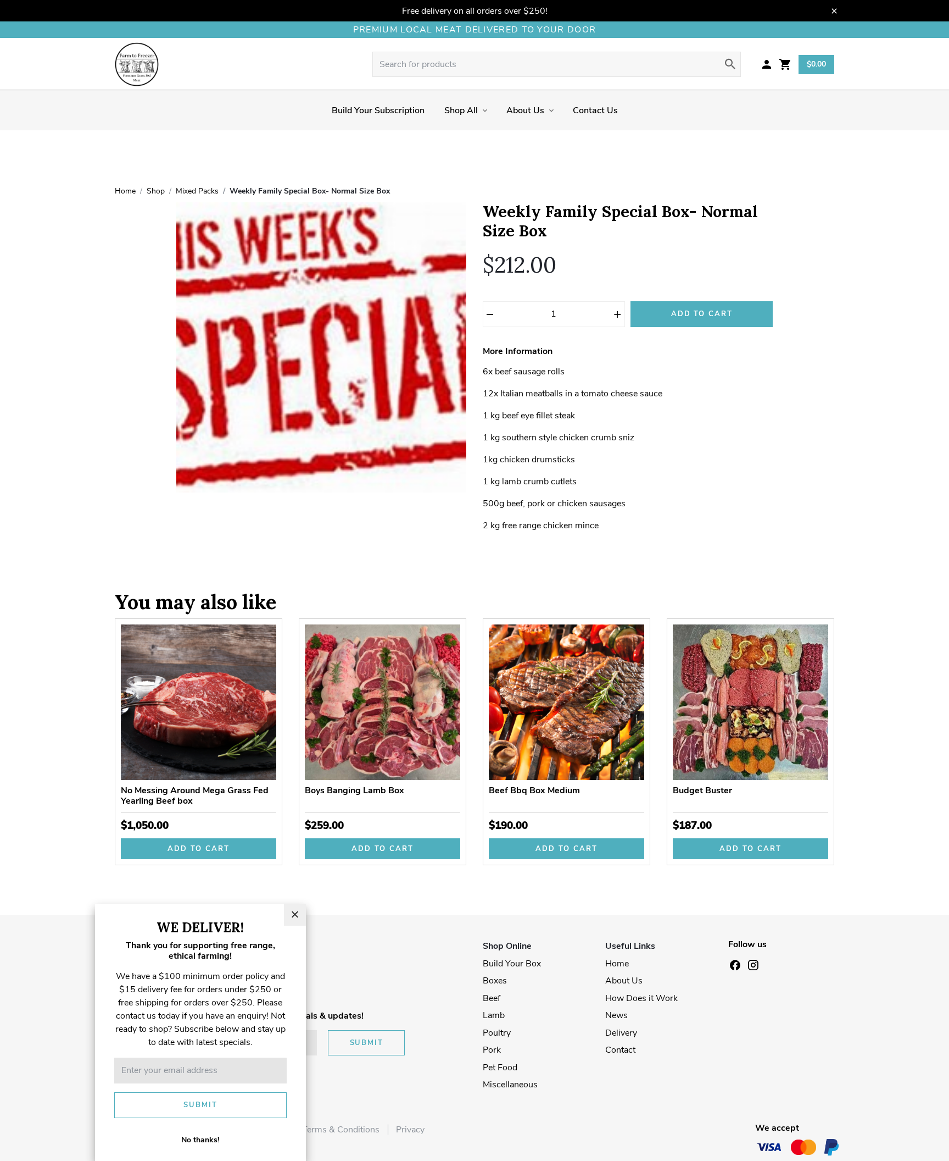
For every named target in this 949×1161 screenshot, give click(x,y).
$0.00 (816, 64)
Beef (491, 998)
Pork (492, 1050)
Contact (620, 1050)
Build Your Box (512, 964)
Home (617, 964)
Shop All (461, 110)
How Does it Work (641, 998)
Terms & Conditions (340, 1130)
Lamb (494, 1015)
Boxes (495, 981)
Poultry (497, 1033)
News (616, 1015)
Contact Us (595, 110)
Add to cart (198, 849)
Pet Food (500, 1068)
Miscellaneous (510, 1085)
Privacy (410, 1130)
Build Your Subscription (378, 110)
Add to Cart (702, 314)
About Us (525, 110)
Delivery (621, 1033)
